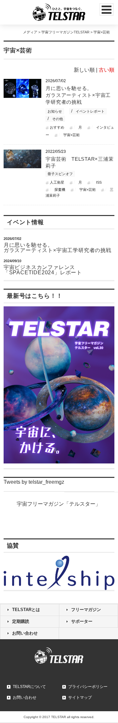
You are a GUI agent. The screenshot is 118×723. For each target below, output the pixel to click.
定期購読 (20, 621)
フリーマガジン (86, 609)
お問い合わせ (25, 633)
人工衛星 (57, 182)
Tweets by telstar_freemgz (34, 482)
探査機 (59, 189)
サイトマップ (80, 697)
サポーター (81, 621)
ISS (99, 182)
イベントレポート (90, 111)
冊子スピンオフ (60, 174)
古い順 (106, 70)
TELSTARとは (26, 609)
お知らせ (55, 111)
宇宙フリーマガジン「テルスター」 (59, 504)
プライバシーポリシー (88, 686)
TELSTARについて (29, 686)
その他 (57, 119)
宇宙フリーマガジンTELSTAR (65, 32)
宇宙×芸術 (71, 135)
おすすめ (57, 127)
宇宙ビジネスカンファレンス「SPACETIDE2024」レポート (43, 269)
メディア (30, 32)
